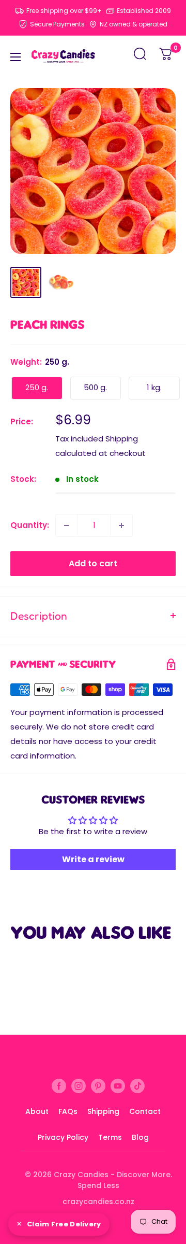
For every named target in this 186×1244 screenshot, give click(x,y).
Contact (145, 1111)
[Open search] (140, 57)
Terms (110, 1137)
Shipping (103, 1111)
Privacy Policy (63, 1137)
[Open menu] (15, 57)
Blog (140, 1137)
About (37, 1111)
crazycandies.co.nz (98, 1201)
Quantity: (29, 525)
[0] (166, 56)
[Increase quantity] (121, 525)
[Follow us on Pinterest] (98, 1085)
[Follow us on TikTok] (137, 1085)
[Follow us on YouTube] (118, 1085)
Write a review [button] (93, 859)
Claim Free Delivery (64, 1224)
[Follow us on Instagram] (78, 1085)
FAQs (68, 1111)
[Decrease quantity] (67, 525)
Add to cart (93, 563)
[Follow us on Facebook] (59, 1085)
